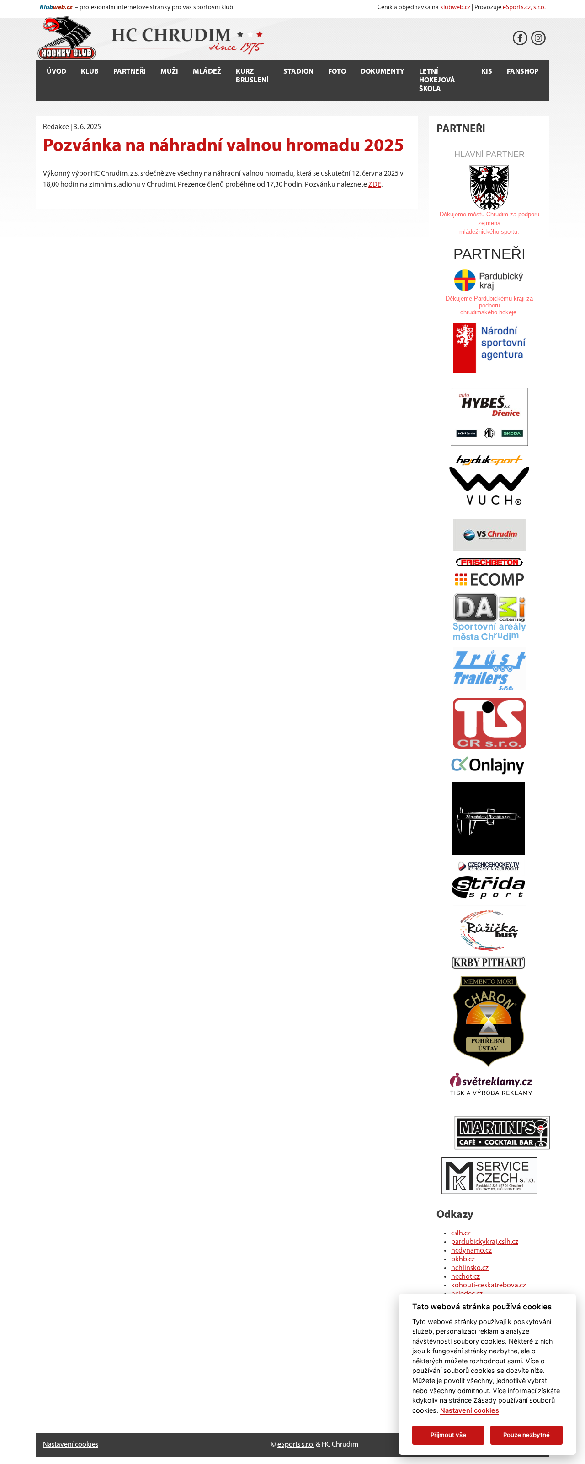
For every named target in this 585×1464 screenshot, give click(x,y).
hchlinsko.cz (470, 1268)
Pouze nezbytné (526, 1434)
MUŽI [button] (169, 71)
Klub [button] (90, 71)
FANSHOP (522, 71)
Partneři (129, 71)
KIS (486, 71)
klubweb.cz (455, 7)
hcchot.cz (465, 1277)
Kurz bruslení (252, 76)
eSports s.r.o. (295, 1444)
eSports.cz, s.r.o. (524, 7)
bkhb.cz (463, 1259)
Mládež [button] (207, 71)
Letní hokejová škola (437, 80)
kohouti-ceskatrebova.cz (488, 1285)
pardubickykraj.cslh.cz (484, 1242)
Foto (337, 71)
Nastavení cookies (70, 1444)
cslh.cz (461, 1233)
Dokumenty (382, 71)
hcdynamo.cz (471, 1250)
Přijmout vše (448, 1434)
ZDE (374, 184)
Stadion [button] (298, 71)
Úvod (56, 71)
